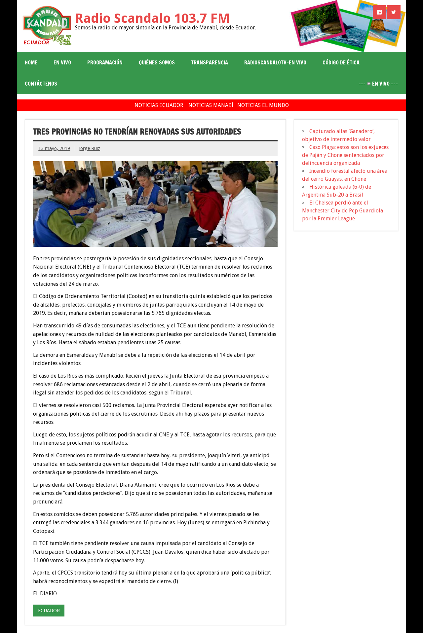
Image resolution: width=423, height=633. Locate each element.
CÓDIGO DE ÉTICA (341, 62)
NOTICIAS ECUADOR (159, 105)
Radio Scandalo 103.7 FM (152, 18)
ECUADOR (49, 610)
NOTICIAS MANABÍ (210, 105)
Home (31, 62)
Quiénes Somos (157, 62)
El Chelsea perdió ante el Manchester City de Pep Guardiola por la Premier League (342, 211)
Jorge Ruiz (89, 148)
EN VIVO (62, 62)
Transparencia (209, 62)
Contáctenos (41, 83)
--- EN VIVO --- (378, 83)
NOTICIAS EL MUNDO (263, 105)
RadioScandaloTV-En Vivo (275, 62)
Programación (105, 62)
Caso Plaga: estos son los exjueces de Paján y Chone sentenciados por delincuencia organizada (345, 155)
